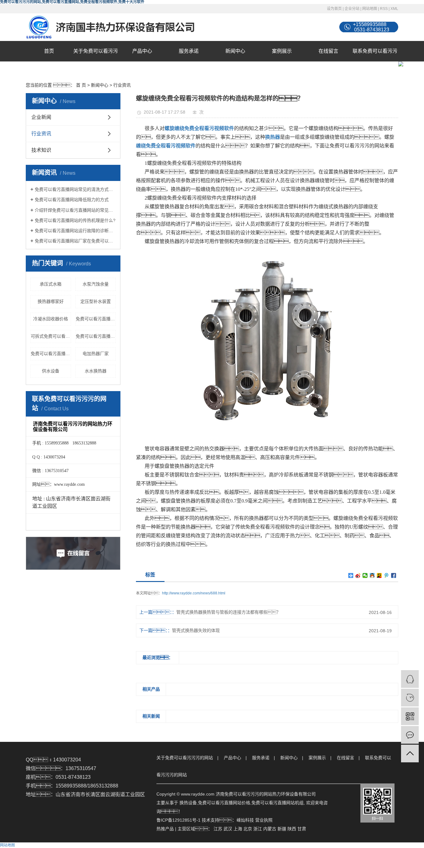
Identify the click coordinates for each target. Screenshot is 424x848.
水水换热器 (95, 370)
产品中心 (142, 51)
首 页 (81, 85)
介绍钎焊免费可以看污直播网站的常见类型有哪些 (75, 210)
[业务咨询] (410, 679)
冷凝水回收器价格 (50, 318)
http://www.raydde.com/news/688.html (193, 593)
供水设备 (50, 370)
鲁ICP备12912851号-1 (178, 820)
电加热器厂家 (96, 353)
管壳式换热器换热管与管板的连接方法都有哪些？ (228, 612)
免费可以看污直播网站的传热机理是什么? (75, 220)
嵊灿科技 (245, 820)
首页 (49, 51)
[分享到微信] (365, 575)
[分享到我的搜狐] (379, 575)
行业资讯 (122, 85)
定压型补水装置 (95, 301)
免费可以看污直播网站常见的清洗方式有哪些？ (75, 189)
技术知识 (41, 150)
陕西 (291, 828)
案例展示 (282, 51)
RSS (384, 9)
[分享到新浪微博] (358, 575)
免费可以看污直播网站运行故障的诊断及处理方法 (75, 230)
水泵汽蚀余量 (96, 284)
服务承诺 (189, 51)
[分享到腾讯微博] (386, 575)
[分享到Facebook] (393, 575)
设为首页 (334, 9)
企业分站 (352, 9)
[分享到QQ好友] (372, 575)
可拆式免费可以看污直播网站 (51, 336)
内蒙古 (269, 828)
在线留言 (328, 51)
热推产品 (165, 828)
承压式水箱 (50, 284)
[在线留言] (410, 735)
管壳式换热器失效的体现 (196, 630)
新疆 (281, 828)
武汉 (227, 828)
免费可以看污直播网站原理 (51, 353)
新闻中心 (235, 51)
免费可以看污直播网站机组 (96, 318)
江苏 (218, 828)
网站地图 (369, 9)
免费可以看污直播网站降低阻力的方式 (72, 199)
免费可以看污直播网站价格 (96, 336)
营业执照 (264, 820)
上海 (237, 828)
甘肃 (301, 828)
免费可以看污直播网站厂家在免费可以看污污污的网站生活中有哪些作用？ (75, 240)
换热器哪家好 (51, 301)
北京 (247, 828)
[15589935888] (410, 697)
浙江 (257, 828)
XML (394, 9)
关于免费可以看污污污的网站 (95, 61)
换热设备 (188, 802)
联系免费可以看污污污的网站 (375, 61)
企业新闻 (41, 117)
